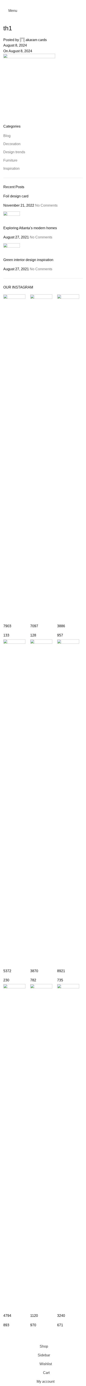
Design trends (14, 152)
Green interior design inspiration (28, 260)
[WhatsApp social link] (48, 3)
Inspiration (11, 168)
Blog (7, 136)
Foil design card (15, 196)
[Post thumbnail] (11, 218)
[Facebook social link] (37, 3)
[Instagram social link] (43, 3)
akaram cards (36, 40)
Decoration (12, 144)
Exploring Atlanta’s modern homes (30, 228)
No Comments (46, 205)
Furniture (10, 160)
